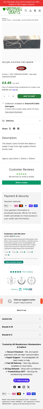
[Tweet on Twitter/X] (10, 129)
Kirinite (5, 74)
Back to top (21, 310)
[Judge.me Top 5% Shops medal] (21, 280)
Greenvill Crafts (30, 404)
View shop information (13, 112)
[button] (35, 10)
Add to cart (29, 96)
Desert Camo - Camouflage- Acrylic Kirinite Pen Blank (20, 20)
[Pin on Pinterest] (18, 129)
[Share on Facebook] (14, 129)
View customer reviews (14, 262)
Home (4, 18)
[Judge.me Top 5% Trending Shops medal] (31, 280)
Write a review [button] (21, 183)
